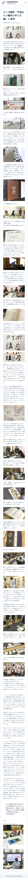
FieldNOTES (12, 2)
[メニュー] (25, 2)
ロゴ (12, 22)
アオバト (12, 43)
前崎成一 (20, 45)
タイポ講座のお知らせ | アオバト (15, 804)
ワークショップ (17, 22)
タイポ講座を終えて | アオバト (14, 806)
